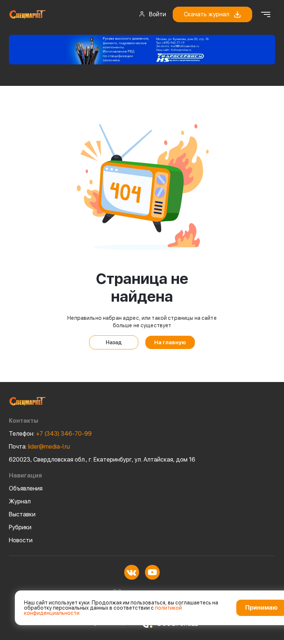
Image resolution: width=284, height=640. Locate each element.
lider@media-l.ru (39, 446)
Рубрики (20, 527)
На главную (170, 342)
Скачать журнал (206, 14)
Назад (114, 342)
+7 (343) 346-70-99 (50, 433)
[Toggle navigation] (265, 14)
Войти (157, 14)
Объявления (26, 488)
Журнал (20, 501)
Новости (21, 540)
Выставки (22, 514)
